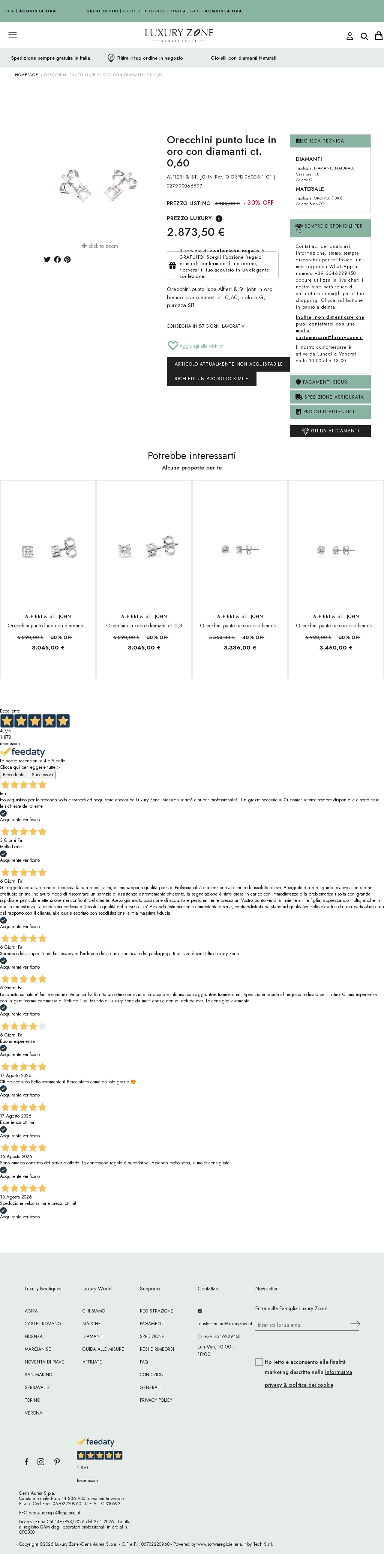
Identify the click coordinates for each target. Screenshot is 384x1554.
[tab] (330, 141)
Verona (33, 1413)
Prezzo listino (189, 203)
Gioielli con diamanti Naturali (243, 58)
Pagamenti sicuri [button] (325, 382)
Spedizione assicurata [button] (333, 397)
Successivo (42, 774)
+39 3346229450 (220, 1336)
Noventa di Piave (44, 1362)
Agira (31, 1311)
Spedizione (152, 1336)
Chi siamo (93, 1311)
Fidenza (34, 1336)
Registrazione (156, 1311)
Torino (32, 1400)
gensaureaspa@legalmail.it (53, 1512)
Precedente (13, 774)
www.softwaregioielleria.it (221, 1544)
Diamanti (93, 1336)
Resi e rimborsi (157, 1349)
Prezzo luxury (189, 218)
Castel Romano (43, 1323)
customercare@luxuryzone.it (221, 1323)
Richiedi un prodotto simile (212, 378)
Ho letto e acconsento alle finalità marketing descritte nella (308, 1374)
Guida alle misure (103, 1349)
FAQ (144, 1362)
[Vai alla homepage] (165, 52)
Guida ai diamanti (334, 431)
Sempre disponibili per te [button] (329, 228)
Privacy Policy (156, 1400)
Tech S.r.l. (263, 1544)
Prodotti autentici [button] (328, 411)
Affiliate (92, 1362)
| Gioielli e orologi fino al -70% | (160, 11)
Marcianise (38, 1349)
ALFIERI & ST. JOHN (190, 177)
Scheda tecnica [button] (322, 141)
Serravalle (37, 1387)
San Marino (38, 1374)
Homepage (26, 75)
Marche (91, 1323)
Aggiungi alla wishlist (200, 346)
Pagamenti (152, 1323)
